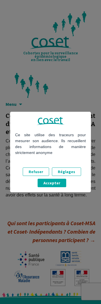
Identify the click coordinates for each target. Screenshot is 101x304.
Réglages (66, 171)
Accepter (51, 182)
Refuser (36, 171)
